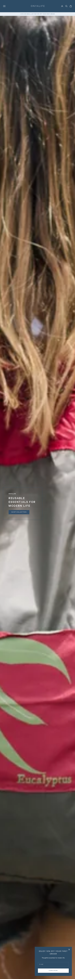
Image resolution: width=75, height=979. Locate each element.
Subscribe (53, 970)
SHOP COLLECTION (19, 512)
